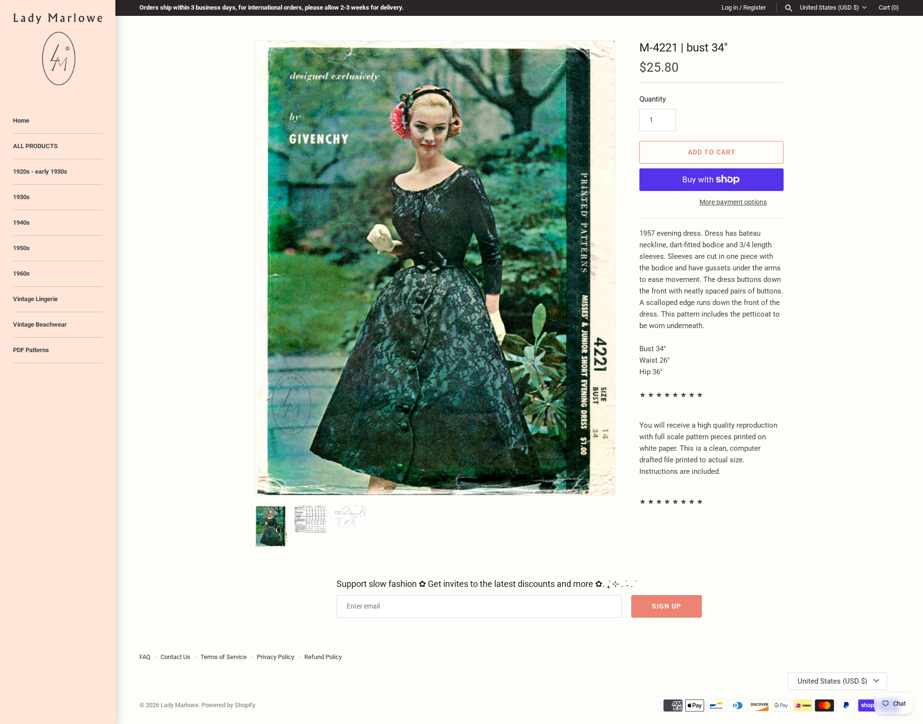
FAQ (144, 656)
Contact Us (175, 656)
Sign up (666, 606)
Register (754, 7)
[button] (594, 268)
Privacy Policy (275, 656)
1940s (21, 222)
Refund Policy (323, 656)
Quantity (652, 99)
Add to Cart (712, 152)
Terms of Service (223, 656)
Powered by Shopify (228, 705)
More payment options (733, 202)
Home (21, 120)
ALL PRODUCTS (35, 146)
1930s (21, 197)
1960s (21, 273)
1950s (21, 248)
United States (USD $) (829, 7)
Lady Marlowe (180, 705)
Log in (730, 7)
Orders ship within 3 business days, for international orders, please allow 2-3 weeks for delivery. (271, 7)
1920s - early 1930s (40, 171)
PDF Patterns (31, 350)
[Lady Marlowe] (57, 49)
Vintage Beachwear (40, 324)
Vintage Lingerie (35, 299)
